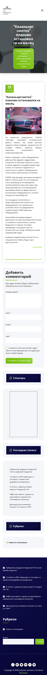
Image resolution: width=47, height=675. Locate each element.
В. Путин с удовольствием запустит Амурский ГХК (21, 488)
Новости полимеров (23, 54)
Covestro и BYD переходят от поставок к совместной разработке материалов (22, 479)
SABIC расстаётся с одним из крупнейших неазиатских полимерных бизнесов (21, 497)
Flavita (24, 673)
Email (8, 324)
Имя (8, 313)
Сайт (8, 336)
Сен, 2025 (9, 88)
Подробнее (37, 247)
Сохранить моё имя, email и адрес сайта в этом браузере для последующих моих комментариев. (23, 350)
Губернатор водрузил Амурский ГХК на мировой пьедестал (23, 470)
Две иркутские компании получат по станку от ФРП (20, 505)
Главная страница (23, 51)
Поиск (5, 637)
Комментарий (12, 292)
